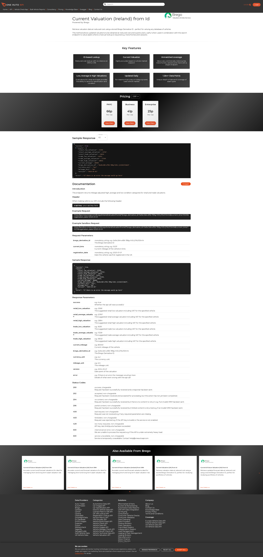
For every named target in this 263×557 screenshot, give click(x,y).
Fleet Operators (124, 525)
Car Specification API (101, 508)
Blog (90, 9)
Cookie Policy (79, 553)
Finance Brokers (124, 523)
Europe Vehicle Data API (155, 521)
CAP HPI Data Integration (128, 510)
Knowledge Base (71, 9)
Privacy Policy (151, 512)
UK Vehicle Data (81, 535)
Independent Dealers (127, 529)
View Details (27, 487)
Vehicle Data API (99, 525)
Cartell (78, 512)
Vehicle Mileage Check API (104, 529)
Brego (77, 508)
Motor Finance (124, 539)
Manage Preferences (149, 550)
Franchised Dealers (126, 527)
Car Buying (122, 512)
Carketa (78, 510)
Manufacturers (124, 537)
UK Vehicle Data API (153, 525)
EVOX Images (80, 521)
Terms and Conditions (154, 514)
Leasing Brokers (124, 535)
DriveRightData (81, 518)
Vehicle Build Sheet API (102, 521)
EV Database (80, 519)
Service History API (100, 518)
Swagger (83, 9)
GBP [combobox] (135, 96)
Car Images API (99, 506)
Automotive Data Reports (128, 508)
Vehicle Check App (21, 9)
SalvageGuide (81, 531)
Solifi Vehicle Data (82, 533)
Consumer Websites (126, 518)
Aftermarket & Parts (126, 504)
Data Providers (124, 521)
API (11, 9)
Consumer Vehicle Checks (128, 516)
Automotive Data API (101, 504)
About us (149, 504)
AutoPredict (80, 506)
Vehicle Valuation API (101, 535)
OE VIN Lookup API (101, 514)
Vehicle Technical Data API (104, 533)
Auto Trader (80, 504)
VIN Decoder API (100, 519)
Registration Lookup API (103, 516)
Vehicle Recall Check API (103, 531)
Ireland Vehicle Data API (155, 523)
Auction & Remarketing (127, 506)
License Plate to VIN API (103, 512)
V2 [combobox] (99, 137)
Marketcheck (80, 527)
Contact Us (98, 9)
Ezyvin (77, 525)
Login (257, 4)
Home (5, 9)
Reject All (167, 550)
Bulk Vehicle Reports (37, 9)
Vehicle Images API (100, 527)
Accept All (181, 550)
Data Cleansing (124, 519)
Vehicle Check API (100, 523)
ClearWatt (79, 516)
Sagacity (78, 529)
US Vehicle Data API (153, 527)
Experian (78, 523)
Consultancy (51, 9)
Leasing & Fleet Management (130, 533)
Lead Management (126, 531)
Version (100, 134)
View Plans (109, 123)
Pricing (60, 9)
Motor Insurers (124, 541)
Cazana (78, 514)
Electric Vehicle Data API (103, 510)
